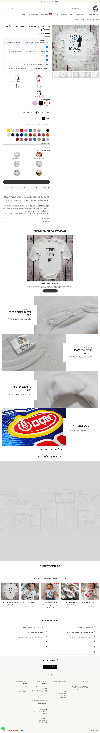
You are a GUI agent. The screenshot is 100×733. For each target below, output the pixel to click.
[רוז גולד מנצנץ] (30, 139)
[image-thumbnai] (95, 75)
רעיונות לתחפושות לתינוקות (41, 698)
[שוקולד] (43, 135)
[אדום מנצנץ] (17, 139)
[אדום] (21, 130)
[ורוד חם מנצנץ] (26, 139)
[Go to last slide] (96, 48)
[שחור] (47, 130)
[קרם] (13, 130)
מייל (26, 686)
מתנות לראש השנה (43, 720)
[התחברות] (12, 8)
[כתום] (47, 135)
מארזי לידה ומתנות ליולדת (41, 705)
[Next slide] (54, 48)
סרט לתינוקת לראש (43, 722)
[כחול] (30, 130)
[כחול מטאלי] (21, 135)
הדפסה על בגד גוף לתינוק (41, 686)
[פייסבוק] (5, 8)
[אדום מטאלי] (30, 135)
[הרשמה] (13, 686)
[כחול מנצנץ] (34, 139)
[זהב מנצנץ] (39, 139)
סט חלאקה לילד (43, 688)
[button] (26, 182)
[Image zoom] (75, 48)
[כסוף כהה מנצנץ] (43, 139)
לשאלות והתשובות (51, 667)
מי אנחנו (64, 684)
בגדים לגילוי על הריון (42, 696)
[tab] (55, 558)
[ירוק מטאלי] (26, 135)
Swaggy (92, 730)
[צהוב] (8, 130)
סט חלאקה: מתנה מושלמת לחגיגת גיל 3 (39, 701)
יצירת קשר (64, 687)
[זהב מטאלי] (34, 135)
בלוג (65, 691)
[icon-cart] (9, 8)
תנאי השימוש (63, 695)
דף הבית (97, 19)
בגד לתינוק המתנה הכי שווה (70, 602)
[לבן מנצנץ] (8, 135)
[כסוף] (39, 130)
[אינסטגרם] (2, 8)
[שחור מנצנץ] (13, 135)
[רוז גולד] (34, 130)
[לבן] (43, 130)
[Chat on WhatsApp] (3, 728)
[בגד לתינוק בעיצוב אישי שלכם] (10, 591)
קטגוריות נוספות (62, 693)
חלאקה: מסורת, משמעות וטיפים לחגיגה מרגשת (40, 717)
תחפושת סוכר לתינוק (42, 703)
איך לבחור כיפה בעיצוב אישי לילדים (40, 711)
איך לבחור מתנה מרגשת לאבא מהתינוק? (41, 714)
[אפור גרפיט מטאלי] (17, 135)
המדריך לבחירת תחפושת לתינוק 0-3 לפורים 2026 (39, 691)
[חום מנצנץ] (21, 139)
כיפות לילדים (44, 693)
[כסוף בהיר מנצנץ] (47, 139)
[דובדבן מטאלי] (39, 135)
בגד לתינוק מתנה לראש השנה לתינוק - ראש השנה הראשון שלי (50, 604)
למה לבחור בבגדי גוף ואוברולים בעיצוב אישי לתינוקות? (40, 708)
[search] (15, 8)
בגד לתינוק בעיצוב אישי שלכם (10, 602)
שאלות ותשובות (63, 689)
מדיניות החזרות (63, 697)
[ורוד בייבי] (26, 130)
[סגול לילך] (17, 130)
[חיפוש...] (28, 8)
